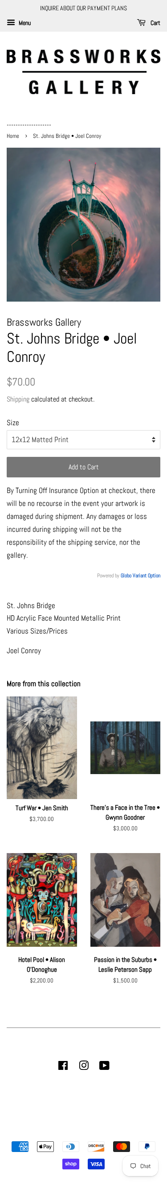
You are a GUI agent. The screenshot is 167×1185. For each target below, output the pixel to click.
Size (13, 422)
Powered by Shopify (129, 1131)
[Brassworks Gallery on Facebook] (63, 1067)
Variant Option (146, 575)
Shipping (18, 399)
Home (13, 136)
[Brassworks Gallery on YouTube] (104, 1067)
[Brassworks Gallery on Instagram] (84, 1067)
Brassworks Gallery (82, 1131)
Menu (24, 23)
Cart (154, 23)
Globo (126, 575)
